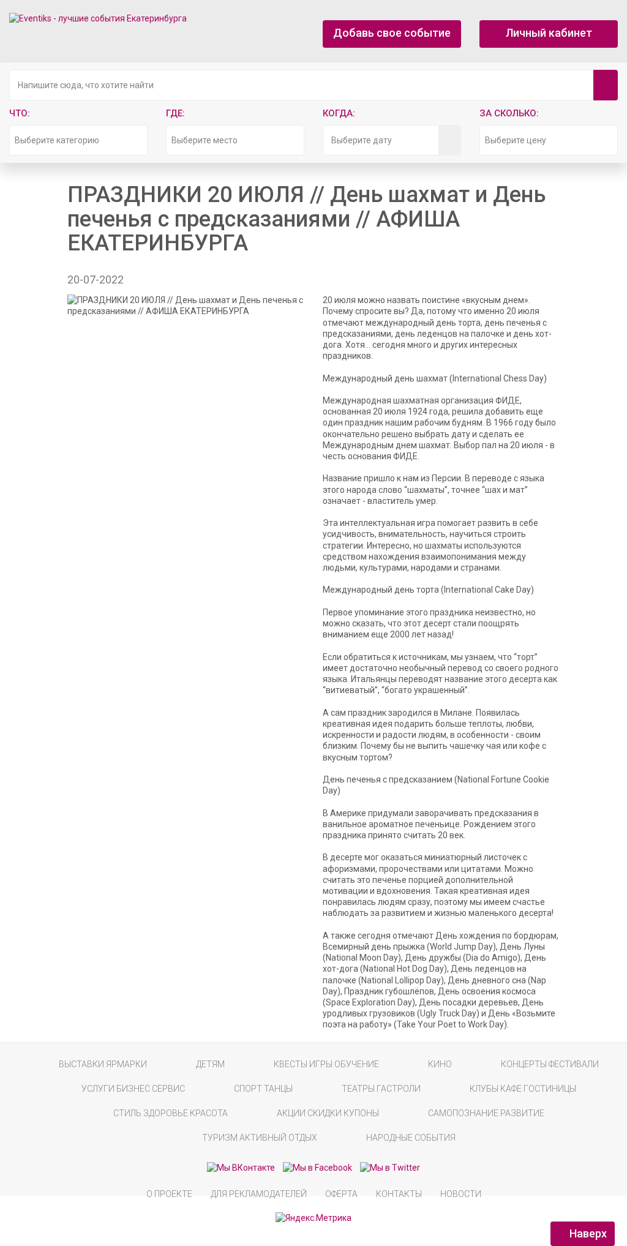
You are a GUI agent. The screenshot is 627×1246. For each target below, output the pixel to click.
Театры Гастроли (381, 1089)
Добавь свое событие (392, 32)
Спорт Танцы (263, 1089)
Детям (210, 1064)
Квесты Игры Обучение (326, 1064)
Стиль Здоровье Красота (170, 1113)
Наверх (587, 1233)
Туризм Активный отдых (259, 1138)
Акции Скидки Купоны (328, 1113)
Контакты (399, 1194)
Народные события (411, 1138)
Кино (440, 1064)
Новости (460, 1194)
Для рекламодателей (259, 1194)
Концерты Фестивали (550, 1064)
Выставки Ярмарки (103, 1064)
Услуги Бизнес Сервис (133, 1089)
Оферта (341, 1194)
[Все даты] (449, 140)
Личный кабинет (549, 32)
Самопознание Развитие (486, 1113)
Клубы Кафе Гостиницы (523, 1089)
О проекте (169, 1194)
